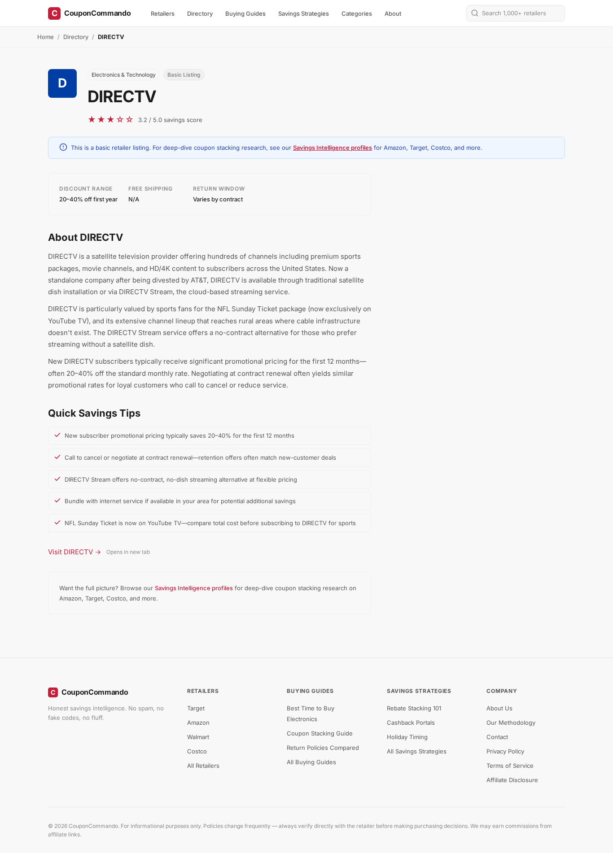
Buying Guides (245, 13)
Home (45, 36)
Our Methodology (510, 722)
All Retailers (203, 765)
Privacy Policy (505, 751)
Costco (197, 751)
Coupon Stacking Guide (320, 733)
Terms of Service (510, 765)
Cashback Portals (411, 722)
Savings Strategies (303, 13)
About (393, 13)
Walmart (198, 736)
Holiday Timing (407, 736)
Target (196, 708)
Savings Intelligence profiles (332, 147)
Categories (357, 13)
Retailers (163, 13)
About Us (499, 708)
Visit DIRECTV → (74, 552)
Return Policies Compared (323, 747)
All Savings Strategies (417, 751)
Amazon (198, 722)
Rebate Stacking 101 (414, 708)
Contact (497, 736)
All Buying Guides (311, 762)
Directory (200, 13)
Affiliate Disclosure (512, 779)
